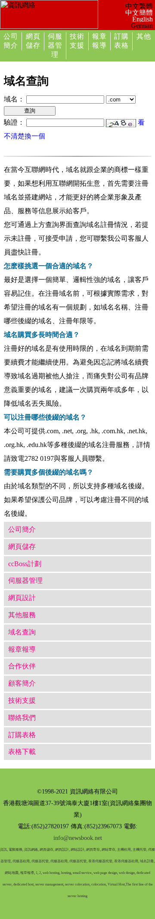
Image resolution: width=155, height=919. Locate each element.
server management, (50, 884)
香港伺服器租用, (126, 861)
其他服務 (22, 615)
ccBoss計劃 (24, 563)
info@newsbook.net (77, 838)
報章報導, (27, 873)
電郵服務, (16, 850)
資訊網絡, (31, 850)
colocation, (99, 884)
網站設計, (78, 850)
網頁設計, (62, 850)
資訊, (4, 850)
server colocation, (77, 884)
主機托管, (140, 850)
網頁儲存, (47, 850)
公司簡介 (22, 529)
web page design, (105, 873)
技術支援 (22, 700)
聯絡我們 (22, 717)
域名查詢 (22, 632)
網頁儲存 (22, 546)
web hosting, (51, 873)
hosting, (66, 873)
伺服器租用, (21, 861)
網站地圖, (12, 873)
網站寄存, (109, 850)
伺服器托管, (40, 861)
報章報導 (22, 649)
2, (40, 873)
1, (37, 873)
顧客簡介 (22, 683)
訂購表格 (22, 734)
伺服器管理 (55, 45)
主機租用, (124, 850)
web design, (127, 873)
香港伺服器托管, (100, 861)
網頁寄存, (93, 850)
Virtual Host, (117, 884)
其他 (143, 36)
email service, (83, 873)
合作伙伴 (22, 666)
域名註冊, (147, 861)
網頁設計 (22, 597)
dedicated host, (23, 884)
